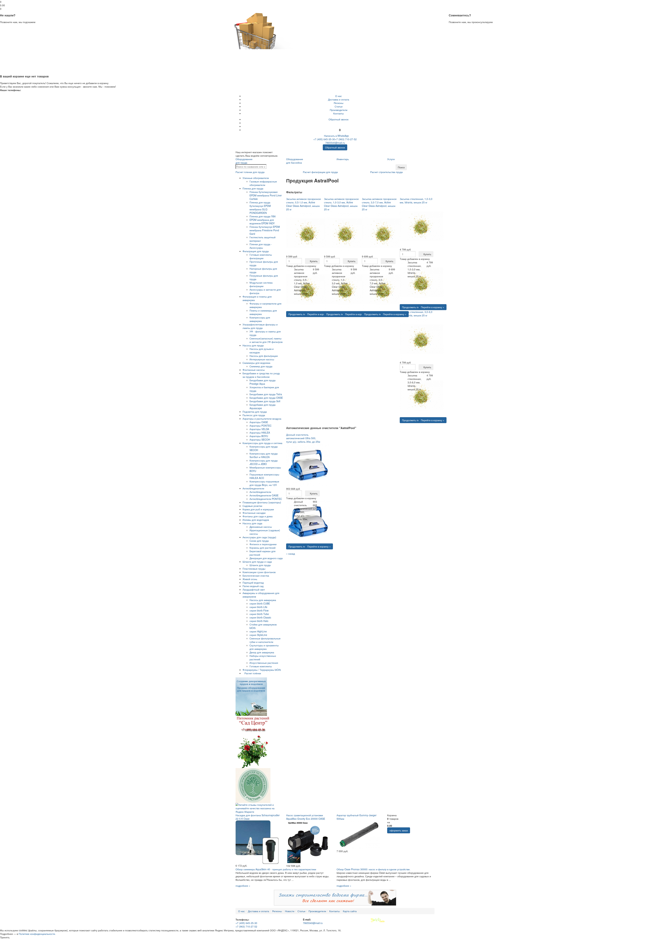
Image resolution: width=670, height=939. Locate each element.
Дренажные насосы (261, 526)
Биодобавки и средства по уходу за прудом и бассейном (261, 374)
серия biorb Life (258, 607)
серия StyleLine (258, 635)
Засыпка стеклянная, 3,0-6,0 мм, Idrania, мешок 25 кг (416, 313)
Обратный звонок (338, 119)
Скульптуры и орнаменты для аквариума (264, 647)
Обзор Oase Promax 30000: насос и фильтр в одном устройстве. (373, 869)
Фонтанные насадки (254, 512)
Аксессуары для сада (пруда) (259, 537)
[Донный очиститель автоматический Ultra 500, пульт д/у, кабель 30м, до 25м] (308, 465)
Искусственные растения (264, 662)
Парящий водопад (253, 582)
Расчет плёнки (252, 673)
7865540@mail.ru (335, 142)
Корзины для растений (263, 547)
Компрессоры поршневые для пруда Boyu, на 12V (264, 483)
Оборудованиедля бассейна (294, 160)
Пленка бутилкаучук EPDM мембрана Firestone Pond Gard (265, 230)
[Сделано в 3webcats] (377, 920)
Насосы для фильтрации (264, 356)
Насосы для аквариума (263, 600)
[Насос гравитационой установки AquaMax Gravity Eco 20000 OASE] (308, 842)
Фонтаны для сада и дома (258, 516)
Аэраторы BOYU (259, 436)
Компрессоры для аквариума (260, 319)
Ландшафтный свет (254, 589)
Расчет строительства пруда (386, 172)
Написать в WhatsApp (336, 135)
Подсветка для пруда (255, 411)
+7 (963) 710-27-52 (346, 139)
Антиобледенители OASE (264, 495)
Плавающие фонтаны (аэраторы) (262, 502)
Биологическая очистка (256, 575)
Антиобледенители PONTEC (266, 499)
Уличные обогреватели (256, 178)
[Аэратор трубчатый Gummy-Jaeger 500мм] (358, 834)
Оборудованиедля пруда (244, 160)
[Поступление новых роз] (253, 741)
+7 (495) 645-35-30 (324, 139)
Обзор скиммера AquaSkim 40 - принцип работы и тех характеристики (276, 869)
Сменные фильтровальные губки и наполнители (265, 640)
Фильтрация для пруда (256, 251)
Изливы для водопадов (256, 519)
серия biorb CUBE (260, 603)
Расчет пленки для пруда (250, 172)
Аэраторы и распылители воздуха (262, 418)
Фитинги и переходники (263, 544)
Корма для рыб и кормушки (258, 509)
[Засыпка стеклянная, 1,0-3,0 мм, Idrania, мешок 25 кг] (421, 225)
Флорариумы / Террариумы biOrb (262, 669)
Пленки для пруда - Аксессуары (261, 245)
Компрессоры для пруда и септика (262, 443)
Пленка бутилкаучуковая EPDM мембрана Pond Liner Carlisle (266, 195)
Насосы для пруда (253, 345)
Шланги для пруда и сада (257, 561)
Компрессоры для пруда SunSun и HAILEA (264, 455)
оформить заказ (398, 830)
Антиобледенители (253, 488)
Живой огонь (250, 579)
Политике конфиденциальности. (37, 934)
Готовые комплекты (261, 666)
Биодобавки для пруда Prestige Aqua (263, 381)
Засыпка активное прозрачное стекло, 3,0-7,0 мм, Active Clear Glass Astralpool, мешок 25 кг (379, 204)
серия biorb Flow (259, 610)
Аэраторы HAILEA (260, 432)
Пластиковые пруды (254, 568)
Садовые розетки (252, 506)
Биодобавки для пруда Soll (265, 401)
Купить (313, 261)
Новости (289, 911)
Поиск (401, 167)
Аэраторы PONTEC (260, 425)
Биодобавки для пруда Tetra (266, 394)
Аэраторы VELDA (259, 429)
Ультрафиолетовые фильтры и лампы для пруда (260, 326)
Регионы (338, 103)
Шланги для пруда (260, 565)
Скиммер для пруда (261, 366)
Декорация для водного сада (266, 558)
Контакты (338, 113)
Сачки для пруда (259, 540)
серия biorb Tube (259, 614)
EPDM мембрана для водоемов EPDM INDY (262, 221)
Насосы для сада (252, 523)
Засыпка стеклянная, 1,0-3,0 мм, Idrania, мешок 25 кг (416, 200)
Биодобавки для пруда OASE (266, 397)
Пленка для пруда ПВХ (263, 216)
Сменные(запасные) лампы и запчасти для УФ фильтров (266, 340)
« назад (290, 553)
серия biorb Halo (259, 621)
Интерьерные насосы (262, 359)
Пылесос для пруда (254, 415)
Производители (338, 110)
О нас (338, 96)
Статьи (339, 106)
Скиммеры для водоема (256, 363)
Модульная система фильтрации (261, 284)
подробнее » (243, 885)
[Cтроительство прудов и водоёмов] (251, 696)
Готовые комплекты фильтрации (261, 256)
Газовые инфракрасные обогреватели (263, 183)
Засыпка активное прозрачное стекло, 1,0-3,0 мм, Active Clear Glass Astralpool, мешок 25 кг (341, 204)
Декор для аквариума (262, 652)
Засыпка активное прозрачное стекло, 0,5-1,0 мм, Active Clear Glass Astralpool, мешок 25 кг (303, 204)
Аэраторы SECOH (260, 439)
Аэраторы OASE (259, 422)
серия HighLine (258, 631)
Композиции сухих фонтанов (259, 572)
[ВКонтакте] (338, 123)
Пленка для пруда (253, 188)
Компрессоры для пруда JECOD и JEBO (264, 462)
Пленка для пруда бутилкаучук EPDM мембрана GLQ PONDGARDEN (260, 208)
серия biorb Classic (260, 617)
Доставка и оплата (338, 99)
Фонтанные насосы (254, 369)
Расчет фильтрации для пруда (320, 172)
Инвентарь (343, 159)
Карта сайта (350, 911)
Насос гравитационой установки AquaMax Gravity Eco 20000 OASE (305, 816)
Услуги (391, 159)
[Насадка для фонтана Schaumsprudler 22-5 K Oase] (257, 841)
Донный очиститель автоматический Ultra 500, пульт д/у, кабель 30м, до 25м (303, 438)
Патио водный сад (253, 586)
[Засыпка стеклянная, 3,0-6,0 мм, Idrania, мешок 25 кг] (421, 338)
